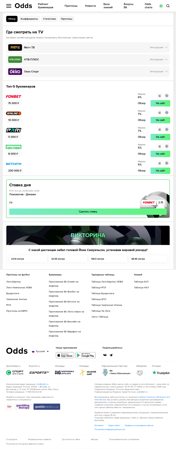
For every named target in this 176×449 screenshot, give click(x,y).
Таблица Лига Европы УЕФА (107, 281)
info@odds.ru (42, 384)
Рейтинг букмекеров (45, 6)
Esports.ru (39, 372)
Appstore (65, 355)
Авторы (94, 439)
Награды (64, 372)
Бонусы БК (128, 6)
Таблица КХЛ (141, 281)
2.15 (160, 202)
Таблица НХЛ (141, 287)
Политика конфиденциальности (110, 429)
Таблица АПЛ (98, 299)
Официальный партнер (116, 372)
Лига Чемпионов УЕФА (19, 287)
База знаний (108, 6)
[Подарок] (161, 6)
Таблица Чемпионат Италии (106, 305)
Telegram (111, 355)
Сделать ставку (88, 211)
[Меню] (8, 6)
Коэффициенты (29, 18)
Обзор (11, 18)
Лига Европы (13, 281)
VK (104, 355)
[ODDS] (23, 5)
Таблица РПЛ (98, 287)
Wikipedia (139, 372)
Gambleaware (47, 407)
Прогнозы (71, 6)
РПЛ (8, 305)
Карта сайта (114, 425)
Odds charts (148, 6)
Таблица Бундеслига (102, 293)
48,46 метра (138, 258)
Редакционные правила (39, 439)
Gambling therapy (22, 407)
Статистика (49, 18)
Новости (90, 6)
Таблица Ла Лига (100, 310)
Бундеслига (12, 293)
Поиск (168, 6)
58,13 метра (97, 258)
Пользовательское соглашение (124, 439)
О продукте (11, 439)
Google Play (85, 355)
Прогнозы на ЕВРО (17, 310)
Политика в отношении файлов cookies (25, 444)
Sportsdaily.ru (14, 372)
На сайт (160, 103)
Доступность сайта (71, 439)
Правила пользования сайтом (139, 425)
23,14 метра (17, 258)
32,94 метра (58, 258)
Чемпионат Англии (16, 299)
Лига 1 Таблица (99, 316)
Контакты (99, 425)
